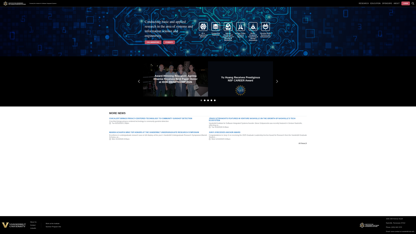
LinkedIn (33, 228)
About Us (33, 222)
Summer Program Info (53, 227)
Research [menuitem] (364, 3)
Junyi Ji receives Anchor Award (224, 132)
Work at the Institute (52, 223)
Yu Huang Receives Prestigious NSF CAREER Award (240, 79)
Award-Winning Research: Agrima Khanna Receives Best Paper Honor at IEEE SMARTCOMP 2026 (175, 78)
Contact (33, 225)
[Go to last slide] (139, 81)
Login (405, 3)
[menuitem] (387, 4)
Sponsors (387, 3)
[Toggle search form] (413, 3)
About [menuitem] (397, 3)
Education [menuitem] (375, 3)
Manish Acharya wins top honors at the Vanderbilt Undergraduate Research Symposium (154, 132)
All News (302, 143)
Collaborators (153, 42)
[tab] (201, 100)
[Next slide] (277, 81)
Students (169, 42)
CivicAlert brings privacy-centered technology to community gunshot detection (150, 118)
